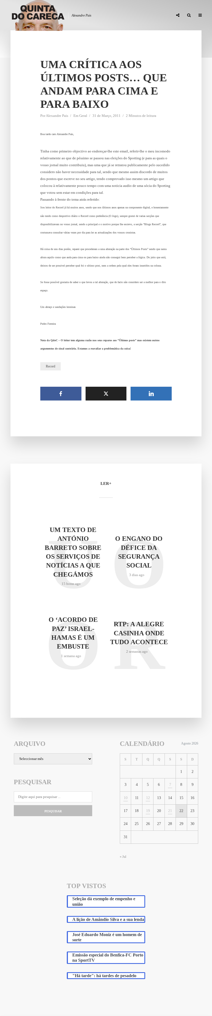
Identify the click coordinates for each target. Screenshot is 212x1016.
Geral (83, 116)
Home (38, 15)
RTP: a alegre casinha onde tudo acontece (139, 633)
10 (126, 798)
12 (148, 798)
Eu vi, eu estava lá (152, 15)
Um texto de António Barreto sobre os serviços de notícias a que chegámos (73, 552)
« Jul (123, 857)
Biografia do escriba (68, 15)
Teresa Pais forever (112, 15)
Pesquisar (53, 811)
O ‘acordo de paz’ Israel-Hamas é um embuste (73, 633)
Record (50, 366)
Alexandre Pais (57, 116)
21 (170, 811)
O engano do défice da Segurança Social (139, 552)
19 (148, 811)
